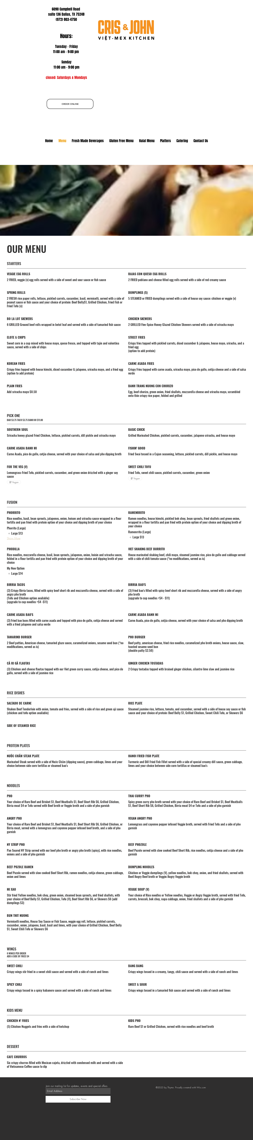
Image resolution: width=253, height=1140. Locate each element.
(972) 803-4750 (66, 19)
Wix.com (201, 1087)
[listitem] (15, 533)
